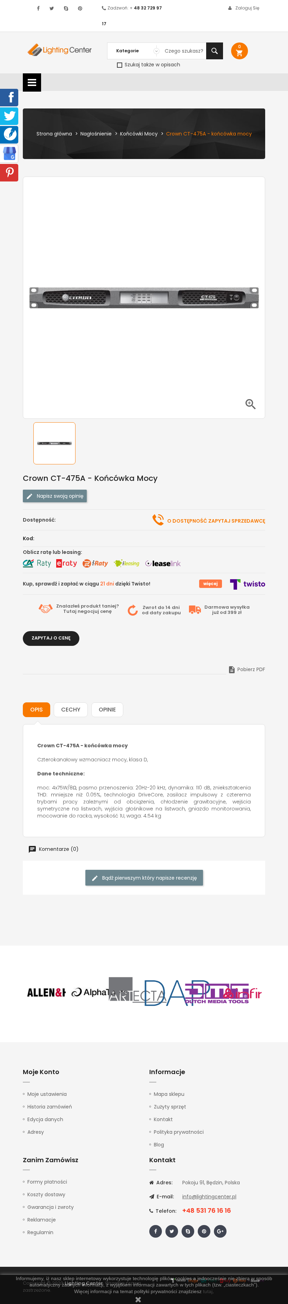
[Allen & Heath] (59, 992)
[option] (59, 443)
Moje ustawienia (47, 1094)
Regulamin (40, 1232)
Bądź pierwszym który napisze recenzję (149, 877)
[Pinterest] (10, 172)
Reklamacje (41, 1219)
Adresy (35, 1132)
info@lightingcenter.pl (209, 1196)
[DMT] (216, 992)
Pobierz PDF (246, 669)
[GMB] (9, 153)
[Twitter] (10, 115)
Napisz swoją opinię (59, 495)
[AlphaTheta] (99, 992)
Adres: (163, 1182)
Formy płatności (47, 1181)
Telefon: (165, 1210)
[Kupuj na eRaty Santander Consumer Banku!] (66, 563)
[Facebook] (10, 96)
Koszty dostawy (46, 1194)
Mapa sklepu (169, 1094)
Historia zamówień (49, 1106)
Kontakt (163, 1119)
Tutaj (70, 611)
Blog (159, 1144)
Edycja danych (45, 1119)
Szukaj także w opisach (151, 64)
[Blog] (10, 133)
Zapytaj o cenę (51, 638)
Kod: (28, 538)
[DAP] (177, 992)
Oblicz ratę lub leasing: (52, 552)
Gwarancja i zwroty (50, 1207)
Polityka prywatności (179, 1132)
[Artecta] (138, 992)
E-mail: (164, 1196)
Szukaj (214, 50)
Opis (36, 710)
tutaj (207, 1291)
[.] (38, 8)
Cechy (70, 710)
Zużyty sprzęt (170, 1106)
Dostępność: (39, 519)
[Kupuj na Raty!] (37, 563)
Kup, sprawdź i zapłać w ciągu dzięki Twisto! (86, 583)
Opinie (107, 710)
